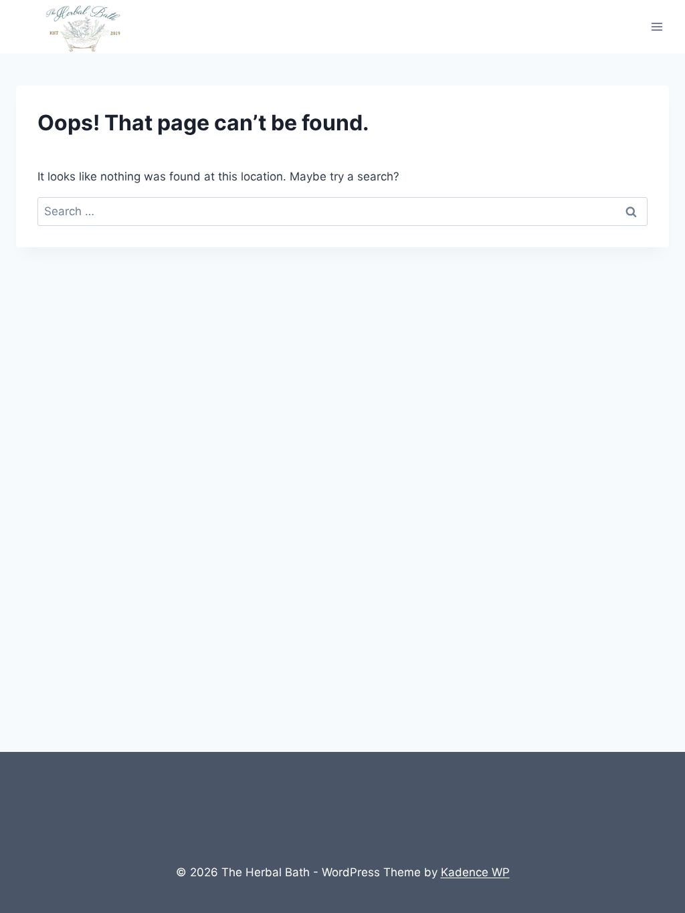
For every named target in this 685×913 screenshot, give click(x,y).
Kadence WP (475, 872)
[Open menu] (656, 26)
